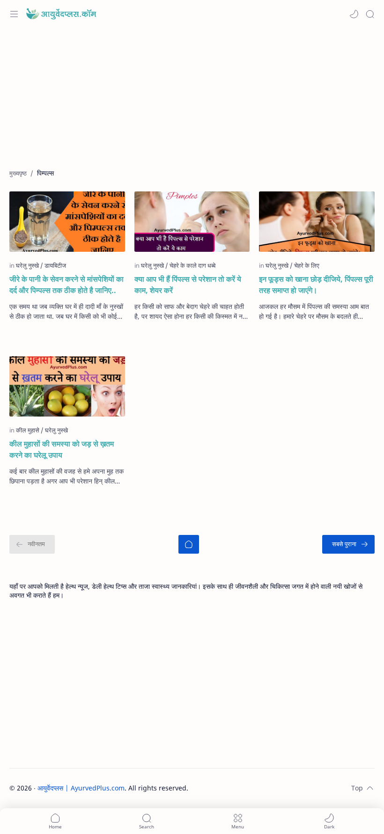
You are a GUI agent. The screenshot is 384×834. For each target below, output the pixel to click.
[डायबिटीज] (55, 265)
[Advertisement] (192, 102)
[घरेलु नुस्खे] (29, 265)
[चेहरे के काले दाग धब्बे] (192, 265)
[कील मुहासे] (30, 430)
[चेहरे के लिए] (306, 265)
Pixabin (246, 787)
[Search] (370, 14)
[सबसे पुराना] (348, 544)
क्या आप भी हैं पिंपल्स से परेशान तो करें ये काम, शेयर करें (187, 284)
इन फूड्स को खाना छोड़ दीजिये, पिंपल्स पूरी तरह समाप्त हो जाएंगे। (316, 284)
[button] (354, 14)
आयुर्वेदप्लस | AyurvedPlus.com (81, 787)
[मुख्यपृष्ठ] (188, 544)
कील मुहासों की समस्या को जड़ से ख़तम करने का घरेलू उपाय (61, 449)
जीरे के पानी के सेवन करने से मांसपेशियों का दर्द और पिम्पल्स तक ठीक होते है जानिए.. (66, 284)
